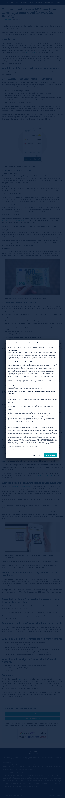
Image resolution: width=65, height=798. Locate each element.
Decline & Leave (36, 455)
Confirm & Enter (50, 455)
